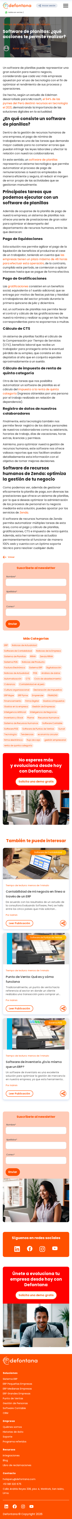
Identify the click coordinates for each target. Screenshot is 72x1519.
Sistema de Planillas (15, 656)
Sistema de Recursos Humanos (21, 723)
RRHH (33, 656)
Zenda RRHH (46, 656)
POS (35, 673)
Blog (5, 1460)
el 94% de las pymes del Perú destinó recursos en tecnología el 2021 (35, 103)
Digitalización (53, 667)
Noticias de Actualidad (24, 645)
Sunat (61, 728)
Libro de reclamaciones (17, 1465)
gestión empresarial (55, 739)
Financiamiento (12, 700)
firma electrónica (13, 739)
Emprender (38, 695)
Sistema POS (11, 661)
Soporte (7, 1436)
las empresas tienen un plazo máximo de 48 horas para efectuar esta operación (35, 259)
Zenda (24, 513)
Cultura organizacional (16, 689)
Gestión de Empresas (43, 706)
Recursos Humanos (48, 717)
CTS (28, 678)
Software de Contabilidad (18, 650)
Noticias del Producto (33, 661)
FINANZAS (52, 695)
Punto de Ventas (13, 1398)
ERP (6, 645)
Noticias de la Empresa (48, 650)
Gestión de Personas (15, 1403)
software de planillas (43, 160)
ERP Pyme (23, 695)
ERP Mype (9, 695)
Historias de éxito (13, 1432)
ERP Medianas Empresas (17, 1388)
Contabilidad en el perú (31, 684)
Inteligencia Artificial (15, 712)
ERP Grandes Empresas (16, 1393)
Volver (11, 557)
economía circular (48, 734)
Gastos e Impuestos (53, 700)
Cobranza (9, 684)
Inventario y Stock (13, 717)
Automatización (12, 678)
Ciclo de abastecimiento (47, 678)
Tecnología (10, 734)
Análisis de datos (50, 673)
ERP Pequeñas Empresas (17, 1384)
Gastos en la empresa (16, 706)
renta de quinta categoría (18, 745)
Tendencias (27, 734)
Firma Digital (32, 700)
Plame (30, 717)
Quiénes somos (12, 1427)
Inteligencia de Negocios (43, 712)
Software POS (11, 728)
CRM (5, 1413)
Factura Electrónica (14, 667)
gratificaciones (18, 286)
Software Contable (52, 723)
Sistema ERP (35, 667)
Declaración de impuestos (48, 689)
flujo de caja (33, 739)
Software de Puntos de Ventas (38, 728)
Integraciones (11, 1455)
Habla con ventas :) (16, 12)
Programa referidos (14, 1441)
